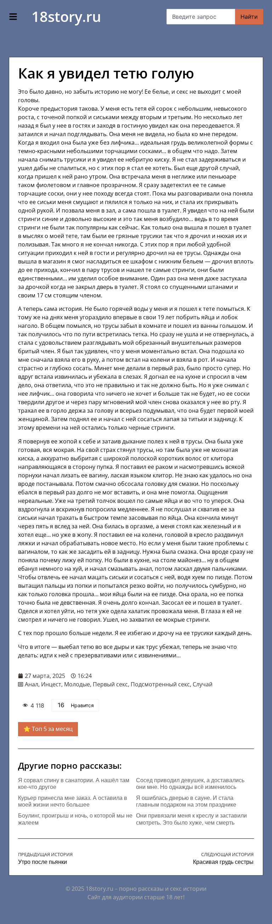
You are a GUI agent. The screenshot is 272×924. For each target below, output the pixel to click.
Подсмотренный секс (160, 684)
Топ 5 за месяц (52, 729)
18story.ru (66, 16)
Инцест (51, 684)
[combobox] (200, 16)
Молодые (77, 684)
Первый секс (110, 684)
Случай (202, 684)
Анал (31, 684)
